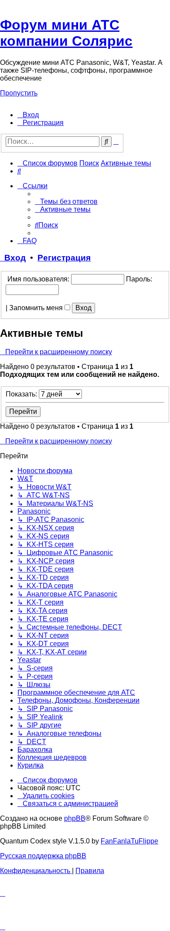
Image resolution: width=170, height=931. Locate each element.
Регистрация (64, 257)
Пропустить (18, 93)
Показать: (22, 394)
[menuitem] (28, 114)
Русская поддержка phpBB (43, 856)
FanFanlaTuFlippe (129, 841)
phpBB (74, 818)
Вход (13, 257)
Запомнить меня (37, 307)
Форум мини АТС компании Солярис (66, 33)
